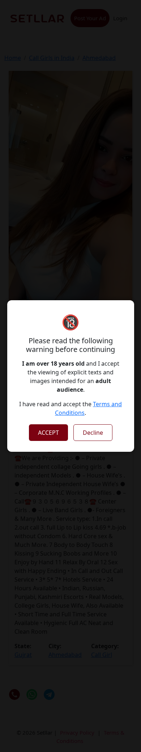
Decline (93, 433)
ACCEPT (48, 433)
